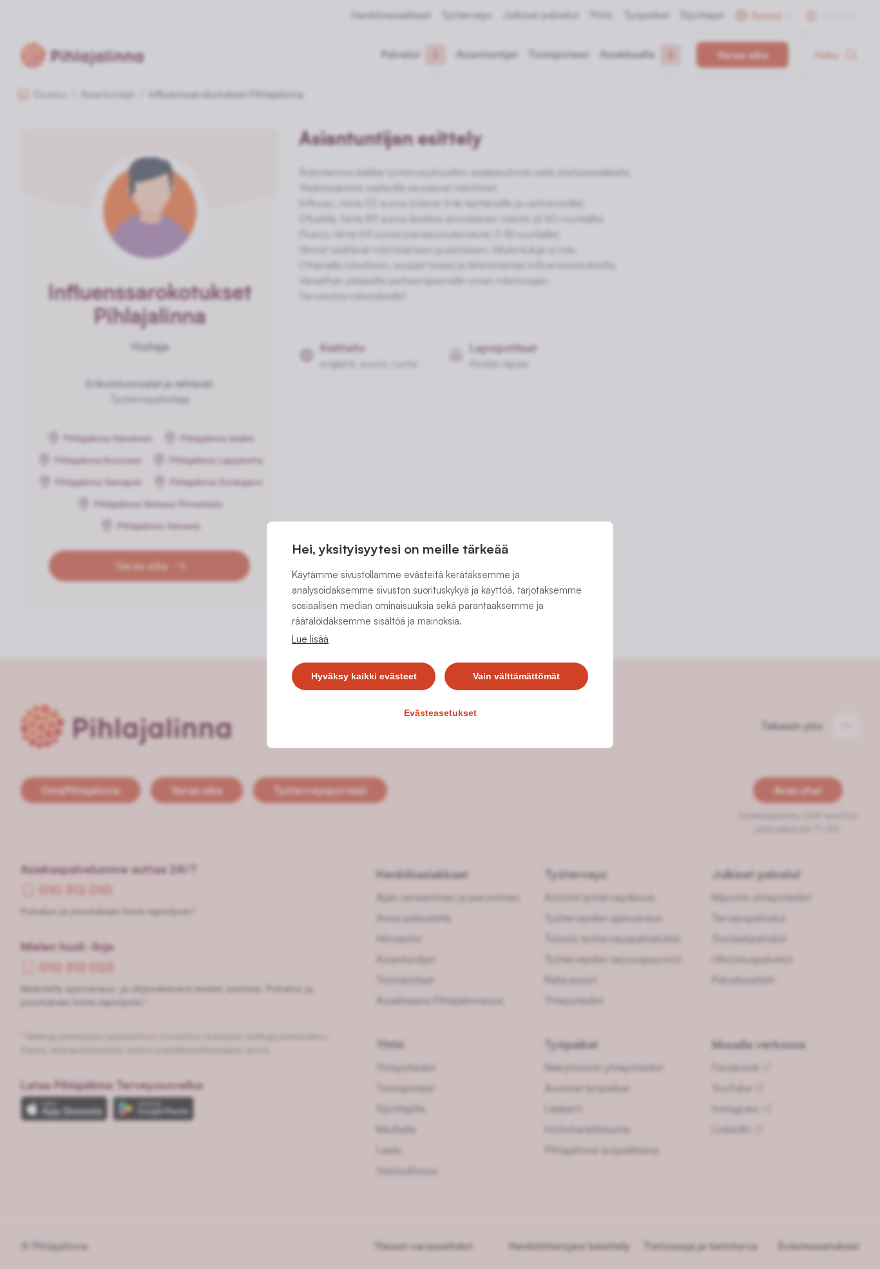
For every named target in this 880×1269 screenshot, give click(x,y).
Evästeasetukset (440, 713)
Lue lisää (310, 639)
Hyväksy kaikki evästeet (364, 676)
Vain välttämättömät (516, 676)
